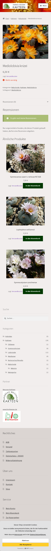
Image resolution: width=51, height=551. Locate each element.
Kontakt (9, 484)
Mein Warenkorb (12, 513)
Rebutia (14, 368)
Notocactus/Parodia (15, 360)
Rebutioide (22, 18)
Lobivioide (12, 352)
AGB (7, 442)
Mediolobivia (32, 87)
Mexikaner (12, 356)
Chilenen (11, 344)
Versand (9, 447)
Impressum (10, 480)
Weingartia (12, 372)
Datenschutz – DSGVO (14, 456)
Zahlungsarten (12, 451)
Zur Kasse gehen (12, 517)
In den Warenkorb (33, 185)
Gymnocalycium (14, 348)
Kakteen (14, 18)
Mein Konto (10, 508)
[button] (45, 28)
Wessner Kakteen (9, 390)
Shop (8, 489)
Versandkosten (11, 76)
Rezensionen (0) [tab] (9, 102)
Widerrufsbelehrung (14, 460)
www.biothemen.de (10, 409)
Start (7, 18)
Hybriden (8, 336)
